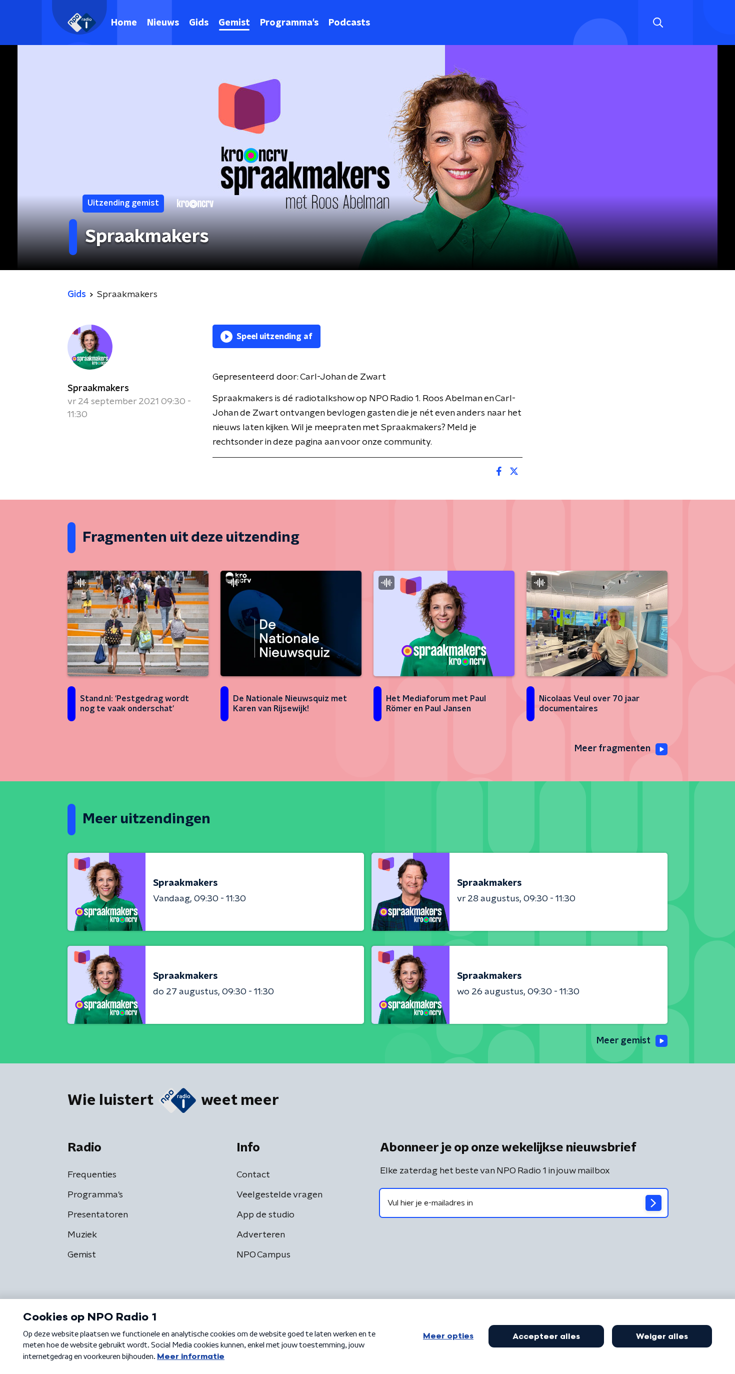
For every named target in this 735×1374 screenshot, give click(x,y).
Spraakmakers (98, 388)
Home (124, 23)
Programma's (289, 23)
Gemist (234, 23)
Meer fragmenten (612, 748)
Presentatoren (98, 1214)
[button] (658, 23)
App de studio (265, 1214)
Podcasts (349, 23)
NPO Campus (263, 1254)
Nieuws (163, 23)
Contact (253, 1174)
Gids (198, 23)
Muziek (82, 1234)
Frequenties (92, 1174)
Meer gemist (623, 1040)
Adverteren (260, 1234)
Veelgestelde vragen (279, 1194)
